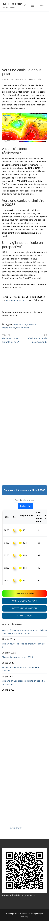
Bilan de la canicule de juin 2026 (17, 657)
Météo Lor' (12, 4)
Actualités (36, 79)
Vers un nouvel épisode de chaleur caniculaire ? (23, 645)
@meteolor (16, 827)
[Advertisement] (24, 42)
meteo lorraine (19, 324)
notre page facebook (15, 300)
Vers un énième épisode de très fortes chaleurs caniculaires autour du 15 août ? (24, 632)
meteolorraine (8, 327)
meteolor (31, 324)
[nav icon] (33, 5)
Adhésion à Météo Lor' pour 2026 (18, 895)
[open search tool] (25, 6)
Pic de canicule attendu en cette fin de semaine (20, 669)
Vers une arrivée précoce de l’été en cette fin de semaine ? (23, 682)
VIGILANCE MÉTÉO (24, 593)
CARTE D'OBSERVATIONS (24, 601)
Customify (24, 916)
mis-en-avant (22, 327)
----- (42, 6)
